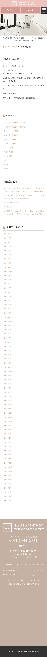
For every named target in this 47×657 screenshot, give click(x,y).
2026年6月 (8, 242)
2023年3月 (8, 404)
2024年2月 (8, 359)
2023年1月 (8, 409)
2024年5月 (8, 346)
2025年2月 (8, 309)
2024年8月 (8, 334)
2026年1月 (8, 263)
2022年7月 (8, 434)
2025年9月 (8, 280)
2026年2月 (8, 259)
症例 (5, 160)
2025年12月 (8, 267)
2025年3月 (8, 305)
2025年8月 (8, 284)
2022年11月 (8, 417)
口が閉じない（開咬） (12, 131)
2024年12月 (8, 317)
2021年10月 (8, 471)
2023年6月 (8, 392)
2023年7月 (8, 388)
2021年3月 (8, 500)
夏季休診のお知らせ (11, 202)
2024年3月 (8, 354)
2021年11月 (8, 467)
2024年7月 (8, 338)
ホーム (7, 47)
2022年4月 (8, 446)
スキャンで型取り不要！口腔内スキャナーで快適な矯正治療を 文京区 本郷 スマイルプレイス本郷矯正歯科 (24, 189)
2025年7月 (8, 288)
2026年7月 (8, 238)
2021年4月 (8, 496)
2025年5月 (8, 296)
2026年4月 (8, 250)
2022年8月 (8, 429)
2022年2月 (8, 454)
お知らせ (24, 66)
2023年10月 (8, 375)
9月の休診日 (8, 207)
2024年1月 (8, 363)
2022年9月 (8, 425)
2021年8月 (8, 479)
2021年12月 (8, 463)
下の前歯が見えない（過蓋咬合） (15, 127)
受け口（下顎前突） (11, 139)
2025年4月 (8, 300)
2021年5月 (8, 492)
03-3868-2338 (23, 540)
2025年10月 (8, 275)
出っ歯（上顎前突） (11, 143)
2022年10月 (8, 421)
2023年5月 (8, 396)
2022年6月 (8, 438)
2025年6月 (8, 292)
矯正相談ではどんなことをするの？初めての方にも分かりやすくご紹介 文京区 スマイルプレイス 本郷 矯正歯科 (24, 212)
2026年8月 (8, 234)
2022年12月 (8, 413)
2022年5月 (8, 442)
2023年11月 (8, 371)
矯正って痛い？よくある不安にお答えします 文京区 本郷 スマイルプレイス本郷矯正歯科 (24, 196)
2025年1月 (8, 313)
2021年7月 (8, 484)
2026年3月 (8, 255)
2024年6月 (8, 342)
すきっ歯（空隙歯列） (12, 135)
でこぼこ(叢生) (9, 147)
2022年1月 (8, 459)
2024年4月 (8, 350)
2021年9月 (8, 475)
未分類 (6, 168)
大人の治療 (8, 156)
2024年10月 (8, 325)
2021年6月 (8, 488)
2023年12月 (8, 367)
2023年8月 (8, 384)
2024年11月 (8, 321)
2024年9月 (8, 329)
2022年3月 (8, 450)
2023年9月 (8, 379)
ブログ (14, 47)
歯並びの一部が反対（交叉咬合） (15, 122)
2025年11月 (8, 271)
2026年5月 (8, 246)
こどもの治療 (8, 152)
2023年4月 (8, 400)
